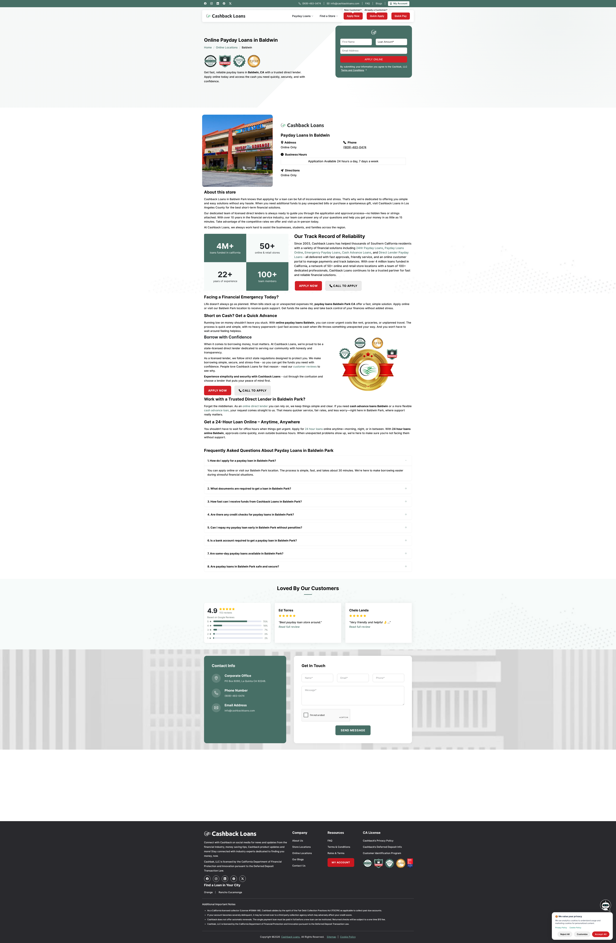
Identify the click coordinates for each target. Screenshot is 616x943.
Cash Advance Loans (356, 252)
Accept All (601, 934)
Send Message (353, 730)
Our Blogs (298, 859)
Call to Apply (345, 286)
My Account (400, 3)
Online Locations (227, 47)
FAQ (369, 3)
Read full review (289, 626)
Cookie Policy (348, 936)
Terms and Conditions (352, 70)
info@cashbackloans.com (347, 3)
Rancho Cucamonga (230, 892)
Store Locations (301, 847)
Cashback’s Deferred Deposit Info (382, 847)
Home (208, 47)
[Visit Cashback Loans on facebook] (207, 878)
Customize (582, 934)
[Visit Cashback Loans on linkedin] (225, 878)
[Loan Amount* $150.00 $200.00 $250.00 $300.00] (391, 42)
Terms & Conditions (339, 847)
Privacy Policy (561, 927)
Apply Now (353, 15)
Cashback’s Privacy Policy (378, 840)
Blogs (380, 3)
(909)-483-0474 (313, 3)
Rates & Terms (336, 853)
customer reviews (305, 366)
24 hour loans (314, 429)
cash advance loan (216, 410)
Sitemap (331, 936)
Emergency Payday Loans (322, 252)
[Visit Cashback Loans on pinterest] (234, 878)
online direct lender (255, 406)
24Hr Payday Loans (369, 248)
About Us (297, 840)
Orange (208, 892)
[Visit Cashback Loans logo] (246, 833)
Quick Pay (401, 15)
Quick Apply (377, 15)
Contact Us (298, 865)
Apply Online (374, 59)
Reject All (564, 934)
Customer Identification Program (382, 853)
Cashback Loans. (290, 936)
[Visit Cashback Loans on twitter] (242, 878)
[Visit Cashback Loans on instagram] (216, 878)
